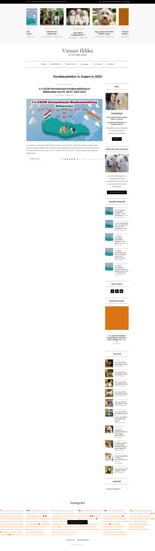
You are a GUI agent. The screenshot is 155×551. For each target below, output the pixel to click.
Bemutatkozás (34, 1)
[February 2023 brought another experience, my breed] (13, 522)
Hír (44, 28)
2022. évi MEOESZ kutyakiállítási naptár (121, 393)
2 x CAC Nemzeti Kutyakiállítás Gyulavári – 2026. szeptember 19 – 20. (121, 212)
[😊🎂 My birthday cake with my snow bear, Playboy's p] (142, 522)
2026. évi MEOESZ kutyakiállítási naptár (121, 402)
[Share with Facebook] (63, 159)
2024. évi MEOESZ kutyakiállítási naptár (121, 373)
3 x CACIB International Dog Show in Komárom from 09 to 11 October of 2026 (120, 254)
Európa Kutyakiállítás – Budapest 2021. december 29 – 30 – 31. (121, 458)
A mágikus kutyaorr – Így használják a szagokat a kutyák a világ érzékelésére (121, 445)
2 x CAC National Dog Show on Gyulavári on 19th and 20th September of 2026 (121, 225)
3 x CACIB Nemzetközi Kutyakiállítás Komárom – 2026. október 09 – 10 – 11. (121, 239)
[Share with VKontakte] (74, 159)
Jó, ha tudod (57, 1)
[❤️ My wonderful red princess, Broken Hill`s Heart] (39, 522)
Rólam (117, 139)
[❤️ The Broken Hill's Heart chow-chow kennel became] (90, 522)
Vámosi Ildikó (44, 36)
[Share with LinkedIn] (70, 159)
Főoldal (28, 1)
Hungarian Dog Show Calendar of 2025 (121, 470)
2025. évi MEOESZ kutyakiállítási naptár (121, 363)
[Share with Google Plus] (67, 159)
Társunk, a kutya (43, 1)
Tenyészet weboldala (117, 192)
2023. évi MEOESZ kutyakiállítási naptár (121, 383)
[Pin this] (72, 159)
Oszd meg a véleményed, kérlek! (93, 159)
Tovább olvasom (34, 159)
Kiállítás (68, 28)
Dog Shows (51, 1)
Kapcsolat (63, 1)
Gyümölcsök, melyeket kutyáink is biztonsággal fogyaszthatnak (121, 432)
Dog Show (33, 28)
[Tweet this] (65, 159)
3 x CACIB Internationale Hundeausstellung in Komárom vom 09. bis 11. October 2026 (121, 269)
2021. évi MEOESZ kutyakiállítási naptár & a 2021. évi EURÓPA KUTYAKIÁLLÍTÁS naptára (121, 416)
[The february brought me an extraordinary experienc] (65, 522)
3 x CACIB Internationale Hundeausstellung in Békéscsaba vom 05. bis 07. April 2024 (64, 90)
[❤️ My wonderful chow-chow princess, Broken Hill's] (116, 522)
